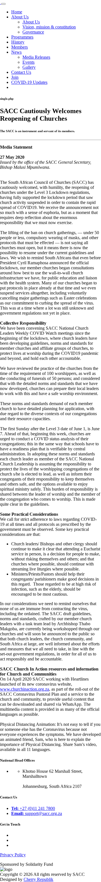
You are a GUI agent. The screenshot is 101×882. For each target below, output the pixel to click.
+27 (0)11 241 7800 (33, 808)
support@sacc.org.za (36, 813)
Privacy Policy (13, 854)
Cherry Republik (38, 879)
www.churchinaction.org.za (24, 689)
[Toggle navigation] (3, 4)
